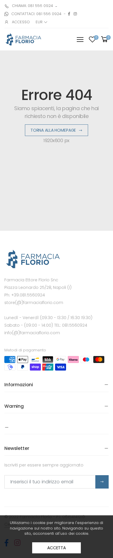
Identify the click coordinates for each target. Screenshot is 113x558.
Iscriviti (102, 482)
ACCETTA (56, 548)
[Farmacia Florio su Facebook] (69, 14)
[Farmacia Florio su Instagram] (75, 14)
